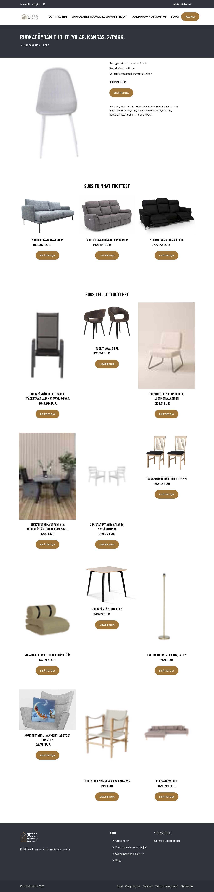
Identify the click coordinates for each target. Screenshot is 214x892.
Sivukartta (187, 886)
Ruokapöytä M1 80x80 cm (107, 609)
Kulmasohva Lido (166, 781)
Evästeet (147, 886)
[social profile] (44, 4)
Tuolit (45, 45)
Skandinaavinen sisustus (148, 16)
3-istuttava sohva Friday (47, 240)
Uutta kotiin (57, 16)
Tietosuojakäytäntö (166, 886)
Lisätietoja (121, 92)
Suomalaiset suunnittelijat (130, 847)
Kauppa (190, 16)
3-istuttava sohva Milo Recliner (107, 240)
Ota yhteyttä (132, 886)
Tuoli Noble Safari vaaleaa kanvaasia (107, 781)
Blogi (175, 16)
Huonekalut (30, 45)
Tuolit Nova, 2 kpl (107, 348)
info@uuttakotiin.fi (182, 4)
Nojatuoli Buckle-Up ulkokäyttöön (47, 655)
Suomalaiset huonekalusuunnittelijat (99, 16)
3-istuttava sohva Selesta (166, 240)
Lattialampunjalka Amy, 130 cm (166, 655)
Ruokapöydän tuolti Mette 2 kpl (166, 479)
